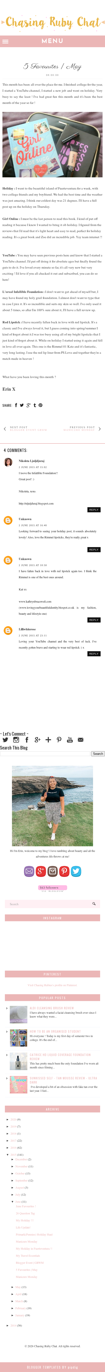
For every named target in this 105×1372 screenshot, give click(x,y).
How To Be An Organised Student (55, 1031)
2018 (13, 1133)
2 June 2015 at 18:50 (33, 565)
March (19, 1301)
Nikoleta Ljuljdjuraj (31, 461)
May (18, 1287)
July (17, 1194)
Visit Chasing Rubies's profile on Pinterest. (52, 985)
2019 (13, 1126)
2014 (13, 1325)
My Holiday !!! (25, 1220)
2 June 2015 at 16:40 (33, 525)
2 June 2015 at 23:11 (33, 635)
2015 (13, 1154)
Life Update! (23, 1227)
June (18, 1201)
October (20, 1173)
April (18, 1294)
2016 (13, 1147)
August (19, 1187)
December (21, 1159)
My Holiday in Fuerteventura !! (34, 1248)
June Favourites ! (26, 1206)
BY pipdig (70, 1367)
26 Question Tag (25, 1213)
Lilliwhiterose (27, 629)
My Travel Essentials (28, 1255)
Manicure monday (79, 430)
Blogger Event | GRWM (30, 1262)
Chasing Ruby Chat (45, 1346)
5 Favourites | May (27, 1270)
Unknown (25, 519)
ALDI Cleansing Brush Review (52, 1008)
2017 (13, 1140)
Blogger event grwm (28, 430)
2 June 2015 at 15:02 (33, 467)
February (20, 1308)
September (21, 1180)
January (19, 1315)
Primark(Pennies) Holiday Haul (34, 1234)
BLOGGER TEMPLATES (44, 1367)
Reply (94, 509)
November (21, 1166)
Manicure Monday (26, 1241)
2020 (13, 1119)
